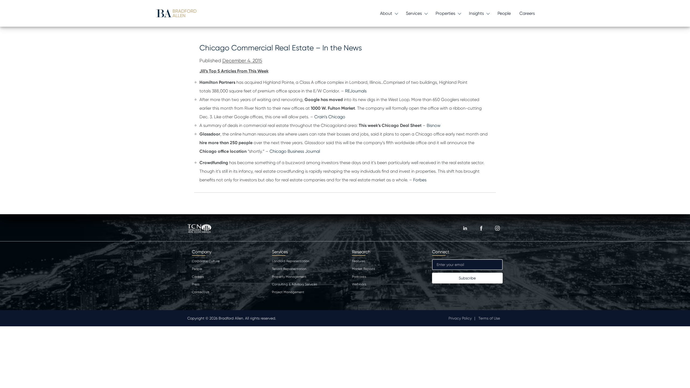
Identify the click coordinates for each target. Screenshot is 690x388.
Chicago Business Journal (294, 151)
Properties (445, 13)
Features (358, 261)
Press (195, 284)
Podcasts (359, 277)
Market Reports (363, 269)
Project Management (288, 292)
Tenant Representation (289, 269)
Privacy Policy (460, 318)
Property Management (289, 277)
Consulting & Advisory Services (294, 284)
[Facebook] (481, 228)
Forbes (419, 179)
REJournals (356, 90)
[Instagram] (497, 228)
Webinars (359, 284)
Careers (527, 13)
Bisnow (433, 125)
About (386, 13)
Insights (476, 13)
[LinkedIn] (465, 228)
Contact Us (200, 292)
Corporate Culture (206, 261)
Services (414, 13)
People (504, 13)
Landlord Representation (290, 261)
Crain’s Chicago (329, 116)
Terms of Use (489, 318)
